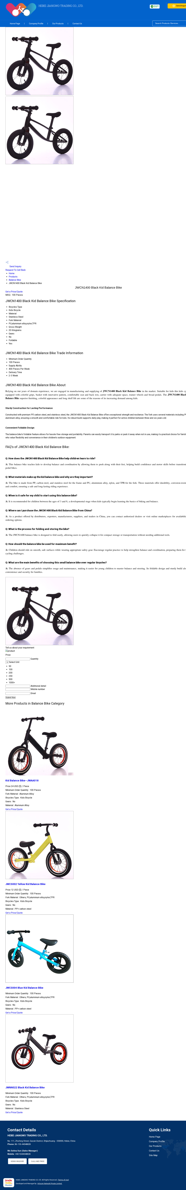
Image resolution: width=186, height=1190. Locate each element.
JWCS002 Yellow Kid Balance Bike (25, 884)
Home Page (15, 23)
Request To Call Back (15, 270)
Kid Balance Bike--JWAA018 (22, 780)
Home (11, 273)
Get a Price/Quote (14, 291)
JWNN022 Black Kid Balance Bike (25, 1087)
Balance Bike (15, 280)
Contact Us (77, 23)
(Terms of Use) (63, 1180)
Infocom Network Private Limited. (49, 1184)
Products (13, 276)
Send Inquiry (15, 266)
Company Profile (36, 23)
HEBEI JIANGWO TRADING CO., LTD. (61, 5)
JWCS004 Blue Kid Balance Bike (24, 987)
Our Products (58, 23)
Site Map (153, 1155)
